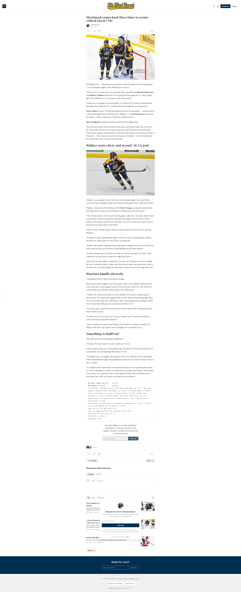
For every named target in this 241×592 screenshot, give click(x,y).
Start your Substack (115, 583)
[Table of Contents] (2, 296)
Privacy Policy (134, 531)
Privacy (120, 578)
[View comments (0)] (95, 31)
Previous (93, 461)
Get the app (130, 583)
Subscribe (225, 6)
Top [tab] (88, 498)
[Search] (214, 6)
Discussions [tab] (100, 498)
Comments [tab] (90, 474)
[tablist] (94, 474)
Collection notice (133, 578)
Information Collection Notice (120, 531)
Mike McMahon (95, 24)
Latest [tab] (93, 498)
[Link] (83, 145)
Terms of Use (129, 530)
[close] (138, 503)
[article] (120, 541)
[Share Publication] (218, 6)
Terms (125, 578)
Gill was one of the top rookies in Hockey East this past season (106, 540)
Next (149, 461)
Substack (111, 588)
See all (90, 550)
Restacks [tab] (98, 474)
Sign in (235, 6)
